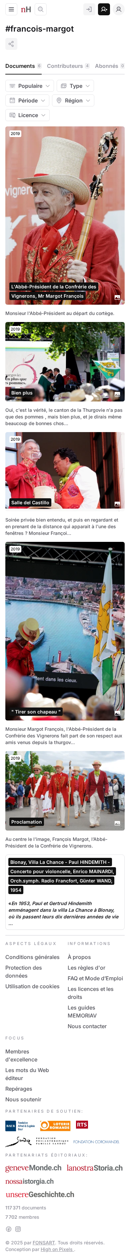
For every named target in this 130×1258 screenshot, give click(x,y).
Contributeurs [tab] (68, 66)
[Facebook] (8, 1229)
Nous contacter (87, 1026)
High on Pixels (57, 1249)
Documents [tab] (23, 66)
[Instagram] (18, 1229)
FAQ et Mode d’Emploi (95, 978)
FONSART (44, 1242)
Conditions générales (32, 957)
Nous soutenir (23, 1099)
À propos (79, 957)
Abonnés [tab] (109, 66)
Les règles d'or (86, 967)
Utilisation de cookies (32, 986)
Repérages (18, 1088)
